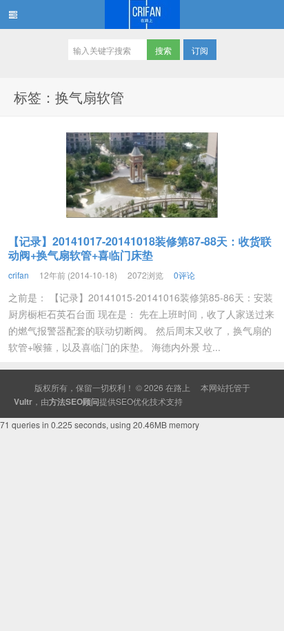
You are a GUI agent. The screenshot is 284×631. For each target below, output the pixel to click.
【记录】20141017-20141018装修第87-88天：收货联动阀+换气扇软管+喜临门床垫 (140, 248)
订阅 (200, 50)
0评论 (184, 275)
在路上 (142, 14)
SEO (124, 401)
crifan (18, 275)
